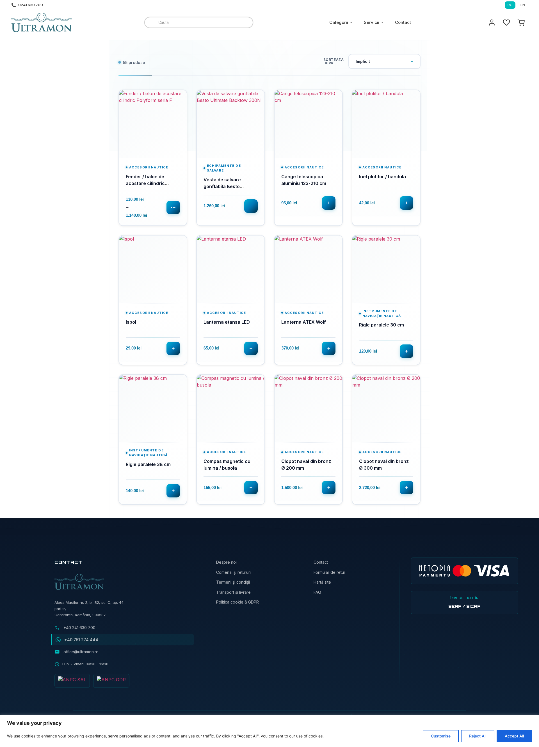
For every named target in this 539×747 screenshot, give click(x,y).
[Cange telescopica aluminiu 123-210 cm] (308, 124)
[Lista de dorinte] (506, 22)
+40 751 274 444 (81, 639)
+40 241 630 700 (79, 627)
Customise (441, 736)
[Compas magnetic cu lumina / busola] (230, 408)
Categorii (338, 22)
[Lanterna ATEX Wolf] (308, 269)
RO (510, 5)
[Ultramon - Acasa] (42, 22)
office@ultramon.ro (81, 651)
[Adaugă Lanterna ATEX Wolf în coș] (328, 348)
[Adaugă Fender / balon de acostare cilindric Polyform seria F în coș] (173, 207)
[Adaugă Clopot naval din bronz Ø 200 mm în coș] (328, 487)
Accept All (514, 736)
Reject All (477, 736)
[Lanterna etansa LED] (230, 269)
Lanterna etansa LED (227, 322)
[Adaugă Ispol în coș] (173, 348)
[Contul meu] (492, 22)
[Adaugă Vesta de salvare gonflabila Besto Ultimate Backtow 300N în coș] (251, 206)
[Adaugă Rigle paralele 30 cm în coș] (406, 351)
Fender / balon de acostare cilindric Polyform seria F (145, 183)
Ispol (131, 322)
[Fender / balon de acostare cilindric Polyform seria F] (153, 124)
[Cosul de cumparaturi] (521, 22)
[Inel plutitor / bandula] (386, 124)
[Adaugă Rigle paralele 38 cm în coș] (173, 490)
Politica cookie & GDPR (237, 602)
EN (522, 5)
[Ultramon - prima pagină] (72, 681)
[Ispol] (153, 269)
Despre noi (226, 562)
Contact (403, 22)
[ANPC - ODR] (111, 681)
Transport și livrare (233, 592)
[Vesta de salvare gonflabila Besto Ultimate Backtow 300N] (230, 124)
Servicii (371, 22)
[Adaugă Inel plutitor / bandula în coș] (406, 203)
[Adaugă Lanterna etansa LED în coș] (251, 348)
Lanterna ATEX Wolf (303, 322)
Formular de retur (329, 572)
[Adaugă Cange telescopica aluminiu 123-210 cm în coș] (328, 203)
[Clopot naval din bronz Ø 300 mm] (386, 408)
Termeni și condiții (233, 582)
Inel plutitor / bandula (382, 176)
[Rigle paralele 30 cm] (386, 269)
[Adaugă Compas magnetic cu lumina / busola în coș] (251, 487)
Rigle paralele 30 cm (381, 325)
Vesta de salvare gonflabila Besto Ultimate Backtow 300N (230, 186)
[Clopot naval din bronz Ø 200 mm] (308, 408)
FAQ (317, 592)
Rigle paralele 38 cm (148, 464)
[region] (269, 731)
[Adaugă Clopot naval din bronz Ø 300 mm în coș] (406, 487)
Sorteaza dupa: (333, 61)
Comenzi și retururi (233, 572)
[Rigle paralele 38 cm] (153, 408)
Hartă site (322, 582)
